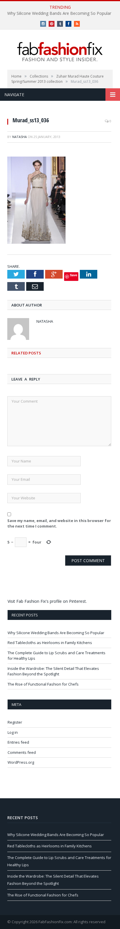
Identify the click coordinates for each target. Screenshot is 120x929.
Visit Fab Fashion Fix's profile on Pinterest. (47, 601)
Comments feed (22, 752)
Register (15, 722)
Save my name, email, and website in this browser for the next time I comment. (59, 523)
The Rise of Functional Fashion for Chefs (43, 684)
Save (73, 275)
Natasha (19, 136)
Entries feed (18, 742)
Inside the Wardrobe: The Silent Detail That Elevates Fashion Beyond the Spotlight (53, 671)
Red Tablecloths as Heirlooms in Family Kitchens (50, 642)
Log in (13, 732)
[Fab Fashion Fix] (60, 52)
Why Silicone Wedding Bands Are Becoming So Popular (59, 13)
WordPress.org (21, 762)
